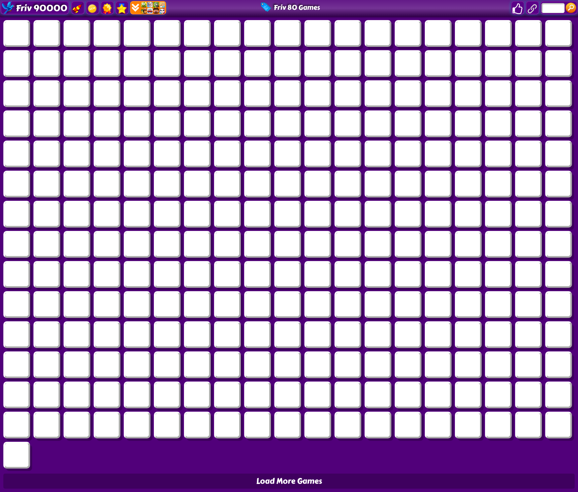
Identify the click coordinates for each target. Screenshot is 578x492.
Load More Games (289, 481)
